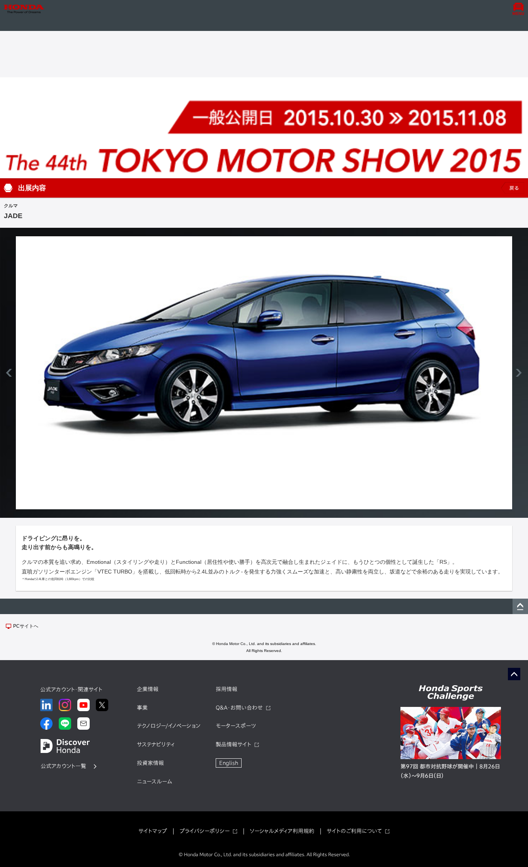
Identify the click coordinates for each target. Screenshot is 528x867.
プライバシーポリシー (204, 831)
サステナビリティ (156, 744)
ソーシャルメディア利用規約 (282, 831)
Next (518, 373)
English (228, 763)
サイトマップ (152, 831)
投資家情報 (150, 763)
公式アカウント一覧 (63, 766)
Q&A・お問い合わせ (239, 707)
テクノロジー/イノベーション (168, 726)
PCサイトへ (25, 626)
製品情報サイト (233, 744)
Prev (10, 373)
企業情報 (147, 689)
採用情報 (226, 689)
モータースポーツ (236, 726)
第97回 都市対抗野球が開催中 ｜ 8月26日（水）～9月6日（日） (450, 771)
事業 (142, 707)
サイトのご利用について (354, 831)
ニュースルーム (154, 781)
